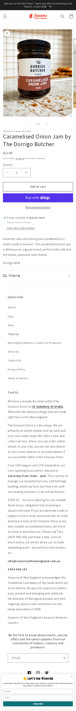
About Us (13, 351)
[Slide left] (29, 124)
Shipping (20, 158)
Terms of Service (18, 378)
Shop (11, 325)
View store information (21, 228)
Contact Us (14, 360)
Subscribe (38, 704)
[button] (5, 16)
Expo (11, 316)
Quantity (8, 164)
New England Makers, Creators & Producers (35, 343)
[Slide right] (46, 124)
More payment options (38, 207)
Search (12, 307)
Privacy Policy (16, 369)
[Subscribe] (63, 658)
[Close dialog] (71, 676)
